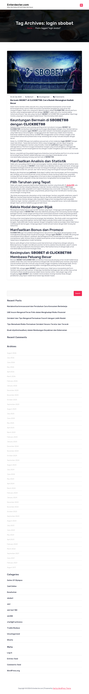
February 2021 (12, 563)
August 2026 (11, 353)
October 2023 (12, 512)
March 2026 (11, 376)
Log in (9, 653)
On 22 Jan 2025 (16, 97)
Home (29, 28)
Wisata (10, 640)
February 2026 (12, 381)
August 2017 (11, 567)
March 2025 (11, 432)
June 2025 (11, 418)
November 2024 (13, 451)
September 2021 (13, 553)
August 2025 (11, 409)
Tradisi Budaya (13, 628)
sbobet (10, 598)
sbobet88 (70, 185)
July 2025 (10, 414)
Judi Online (11, 586)
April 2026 (10, 372)
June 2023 (11, 530)
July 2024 (10, 470)
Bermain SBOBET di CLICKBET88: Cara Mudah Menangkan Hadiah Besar (42, 101)
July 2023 (10, 525)
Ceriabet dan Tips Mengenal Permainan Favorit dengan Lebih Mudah (36, 318)
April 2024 (10, 484)
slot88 (10, 616)
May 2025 (10, 423)
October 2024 (12, 456)
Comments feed (14, 665)
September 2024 (13, 460)
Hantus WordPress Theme (62, 688)
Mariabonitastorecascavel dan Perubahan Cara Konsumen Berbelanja (37, 306)
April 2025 (10, 428)
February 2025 (12, 437)
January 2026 (12, 386)
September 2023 (13, 516)
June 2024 (11, 474)
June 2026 (11, 362)
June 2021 (11, 558)
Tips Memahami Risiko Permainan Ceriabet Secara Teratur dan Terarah (37, 324)
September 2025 (13, 404)
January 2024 (12, 498)
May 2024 (10, 479)
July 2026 (10, 358)
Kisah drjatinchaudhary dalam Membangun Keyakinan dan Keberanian (37, 330)
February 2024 (12, 493)
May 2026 (10, 367)
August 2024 (11, 465)
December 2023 (13, 502)
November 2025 (13, 395)
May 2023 (10, 535)
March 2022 (11, 549)
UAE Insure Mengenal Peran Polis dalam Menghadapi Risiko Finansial (36, 312)
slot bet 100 (12, 610)
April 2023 (10, 539)
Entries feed (12, 659)
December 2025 (13, 390)
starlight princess (14, 622)
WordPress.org (13, 671)
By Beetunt (29, 97)
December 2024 (13, 446)
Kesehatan (11, 592)
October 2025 (12, 400)
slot (8, 604)
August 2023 (11, 521)
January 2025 (12, 442)
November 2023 (13, 507)
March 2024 (11, 488)
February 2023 (12, 544)
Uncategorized (44, 97)
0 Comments (59, 97)
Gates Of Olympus (14, 580)
